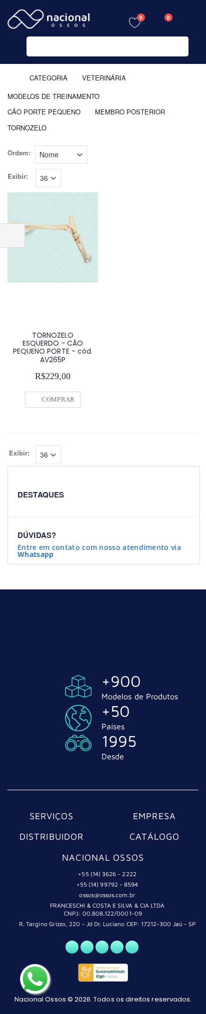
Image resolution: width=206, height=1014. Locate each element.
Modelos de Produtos (140, 696)
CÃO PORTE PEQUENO (44, 111)
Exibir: (18, 176)
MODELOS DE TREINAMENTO (54, 95)
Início (11, 77)
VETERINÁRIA (105, 77)
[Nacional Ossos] (50, 19)
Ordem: (19, 152)
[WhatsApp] (72, 947)
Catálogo (155, 836)
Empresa (154, 816)
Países (113, 726)
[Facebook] (87, 947)
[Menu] (191, 21)
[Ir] (178, 46)
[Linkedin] (132, 947)
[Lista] (192, 156)
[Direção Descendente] (95, 153)
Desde (113, 756)
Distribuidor (52, 836)
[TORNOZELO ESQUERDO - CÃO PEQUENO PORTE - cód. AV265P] (53, 237)
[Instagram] (102, 947)
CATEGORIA (49, 77)
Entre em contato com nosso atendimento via (99, 550)
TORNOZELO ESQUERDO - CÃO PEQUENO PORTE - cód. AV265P (52, 347)
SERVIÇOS (52, 816)
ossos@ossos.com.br (107, 895)
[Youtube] (117, 947)
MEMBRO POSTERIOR (130, 111)
